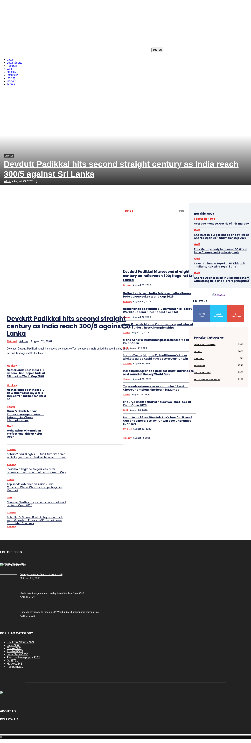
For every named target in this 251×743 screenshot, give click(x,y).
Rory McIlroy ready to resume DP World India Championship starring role (220, 250)
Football (52, 50)
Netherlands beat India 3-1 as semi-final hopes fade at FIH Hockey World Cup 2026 (26, 373)
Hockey (68, 50)
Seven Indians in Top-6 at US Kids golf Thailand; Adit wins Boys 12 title (219, 265)
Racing (89, 50)
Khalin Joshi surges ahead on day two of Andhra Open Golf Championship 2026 (221, 236)
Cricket (98, 50)
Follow (218, 306)
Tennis (106, 50)
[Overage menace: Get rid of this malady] (8, 573)
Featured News (204, 219)
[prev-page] (103, 304)
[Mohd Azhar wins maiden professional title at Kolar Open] (58, 432)
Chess (11, 406)
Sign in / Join (12, 50)
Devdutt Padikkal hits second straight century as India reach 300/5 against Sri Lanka (70, 326)
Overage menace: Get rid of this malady (221, 223)
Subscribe (236, 306)
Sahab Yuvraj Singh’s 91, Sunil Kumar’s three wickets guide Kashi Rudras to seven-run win (36, 455)
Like (202, 306)
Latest (29, 50)
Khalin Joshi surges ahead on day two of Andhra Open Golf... (53, 593)
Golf (60, 50)
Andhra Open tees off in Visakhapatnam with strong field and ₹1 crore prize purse (221, 279)
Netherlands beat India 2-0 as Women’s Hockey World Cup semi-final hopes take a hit (26, 394)
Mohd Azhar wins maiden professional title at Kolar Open (24, 434)
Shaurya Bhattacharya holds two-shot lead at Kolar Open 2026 (36, 503)
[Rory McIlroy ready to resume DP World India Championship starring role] (12, 564)
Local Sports (40, 50)
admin (7, 181)
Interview (78, 50)
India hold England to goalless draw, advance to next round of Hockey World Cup (36, 470)
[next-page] (114, 304)
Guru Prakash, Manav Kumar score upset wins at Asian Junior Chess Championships (25, 415)
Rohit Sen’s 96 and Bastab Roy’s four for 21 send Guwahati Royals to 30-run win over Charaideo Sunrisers (35, 520)
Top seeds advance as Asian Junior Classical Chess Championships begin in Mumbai (34, 487)
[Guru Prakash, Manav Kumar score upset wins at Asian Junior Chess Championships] (58, 414)
